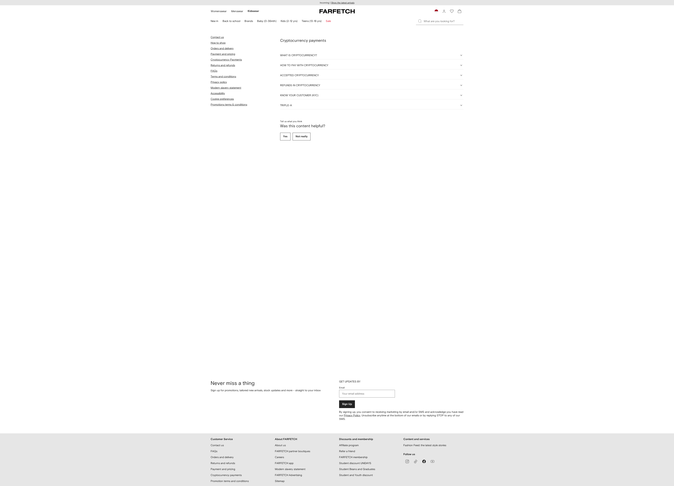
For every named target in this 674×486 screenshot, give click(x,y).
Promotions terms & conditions (229, 104)
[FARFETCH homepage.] (337, 11)
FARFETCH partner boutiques (292, 451)
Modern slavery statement (226, 87)
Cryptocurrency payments (226, 475)
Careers (279, 457)
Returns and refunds (223, 65)
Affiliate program (349, 445)
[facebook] (424, 461)
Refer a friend (347, 451)
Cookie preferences (222, 99)
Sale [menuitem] (328, 21)
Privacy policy (219, 82)
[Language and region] (436, 11)
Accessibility (218, 93)
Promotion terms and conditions (230, 481)
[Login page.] (444, 11)
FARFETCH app (284, 463)
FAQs (214, 71)
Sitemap (280, 481)
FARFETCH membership (353, 457)
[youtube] (432, 461)
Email (342, 387)
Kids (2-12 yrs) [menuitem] (289, 21)
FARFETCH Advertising (288, 475)
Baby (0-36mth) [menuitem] (266, 21)
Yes (285, 136)
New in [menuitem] (214, 21)
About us (280, 445)
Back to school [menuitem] (231, 21)
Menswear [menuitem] (237, 11)
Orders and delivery (222, 48)
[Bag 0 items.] (459, 11)
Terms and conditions (223, 76)
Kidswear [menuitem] (253, 11)
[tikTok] (415, 461)
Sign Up (347, 404)
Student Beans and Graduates (357, 469)
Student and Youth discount (356, 475)
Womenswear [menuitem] (219, 11)
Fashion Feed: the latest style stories (424, 445)
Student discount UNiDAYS (355, 463)
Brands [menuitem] (249, 21)
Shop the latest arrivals (342, 3)
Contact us (217, 37)
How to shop (218, 42)
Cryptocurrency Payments (226, 59)
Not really (302, 136)
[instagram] (407, 461)
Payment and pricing (223, 54)
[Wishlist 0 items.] (452, 11)
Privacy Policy (352, 415)
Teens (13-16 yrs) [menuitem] (312, 21)
